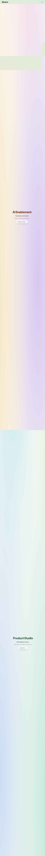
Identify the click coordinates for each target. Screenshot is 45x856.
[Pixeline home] (5, 2)
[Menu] (42, 2)
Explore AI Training (22, 221)
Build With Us (23, 647)
